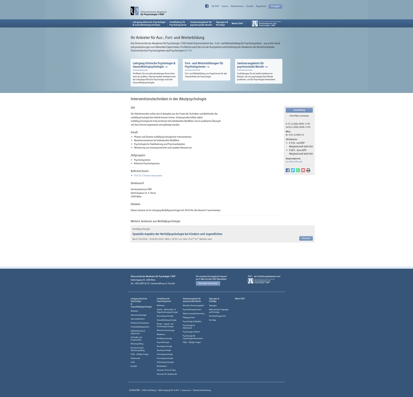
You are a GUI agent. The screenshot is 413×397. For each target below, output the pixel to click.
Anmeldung (299, 110)
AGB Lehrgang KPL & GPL (168, 390)
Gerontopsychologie (165, 316)
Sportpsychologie (164, 350)
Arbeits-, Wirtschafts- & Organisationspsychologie (167, 310)
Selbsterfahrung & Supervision (138, 332)
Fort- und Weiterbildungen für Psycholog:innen (204, 64)
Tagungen (213, 305)
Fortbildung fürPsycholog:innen (178, 23)
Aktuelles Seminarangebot (193, 305)
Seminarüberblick (138, 319)
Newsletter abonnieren (208, 283)
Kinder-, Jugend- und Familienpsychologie (165, 325)
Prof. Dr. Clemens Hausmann (148, 175)
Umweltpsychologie (165, 358)
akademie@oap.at (158, 283)
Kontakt (249, 6)
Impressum (186, 390)
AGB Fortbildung (149, 390)
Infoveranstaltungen (139, 315)
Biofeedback (162, 366)
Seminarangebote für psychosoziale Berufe (250, 64)
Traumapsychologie (165, 354)
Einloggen (275, 6)
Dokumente (135, 358)
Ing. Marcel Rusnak (294, 161)
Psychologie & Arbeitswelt (189, 326)
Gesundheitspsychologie (166, 320)
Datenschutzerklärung (202, 390)
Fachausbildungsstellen (140, 327)
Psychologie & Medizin (192, 321)
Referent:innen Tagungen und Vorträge (219, 310)
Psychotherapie (163, 342)
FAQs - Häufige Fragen (140, 354)
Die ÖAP (215, 6)
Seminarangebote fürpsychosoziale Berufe (201, 23)
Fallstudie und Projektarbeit (136, 338)
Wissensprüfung (137, 343)
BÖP (187, 50)
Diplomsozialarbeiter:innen (194, 313)
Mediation (161, 334)
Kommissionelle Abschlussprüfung (138, 348)
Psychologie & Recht (191, 332)
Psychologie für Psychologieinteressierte (193, 337)
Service (225, 6)
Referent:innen (237, 6)
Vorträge (212, 320)
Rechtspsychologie (164, 346)
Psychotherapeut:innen (192, 309)
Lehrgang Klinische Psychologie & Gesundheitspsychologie (149, 23)
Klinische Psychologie (166, 330)
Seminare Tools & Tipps (166, 370)
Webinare (161, 305)
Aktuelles (134, 311)
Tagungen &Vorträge (222, 23)
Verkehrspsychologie (165, 362)
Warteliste (306, 238)
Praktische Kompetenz (140, 323)
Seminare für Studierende (167, 374)
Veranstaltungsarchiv (217, 316)
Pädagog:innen (189, 317)
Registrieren (261, 6)
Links (133, 362)
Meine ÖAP (237, 23)
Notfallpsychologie (164, 338)
